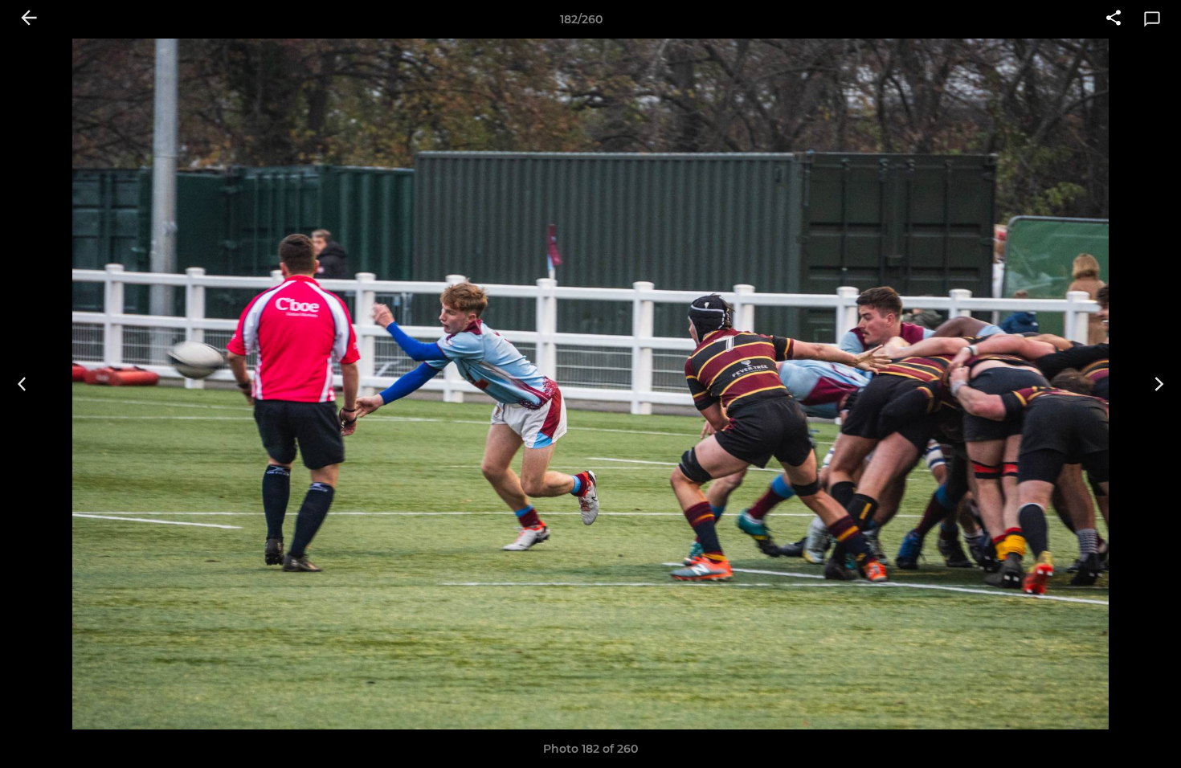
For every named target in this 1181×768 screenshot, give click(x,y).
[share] (1113, 19)
